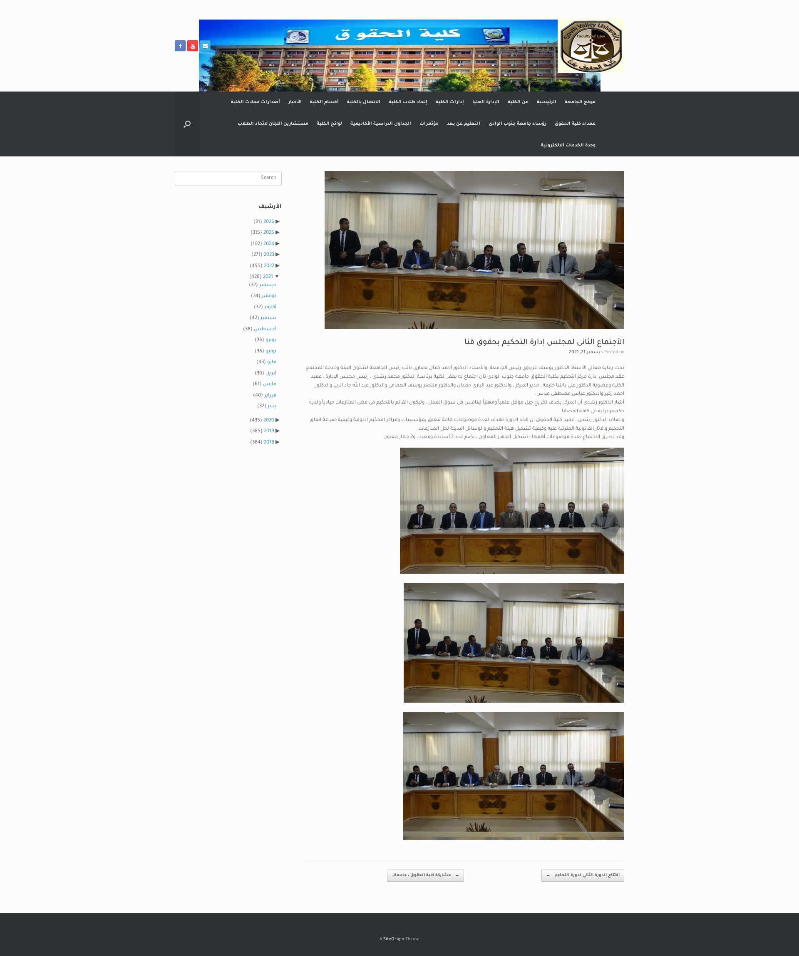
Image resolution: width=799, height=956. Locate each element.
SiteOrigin (393, 939)
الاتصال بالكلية (363, 102)
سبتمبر (268, 318)
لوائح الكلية (329, 123)
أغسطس (265, 329)
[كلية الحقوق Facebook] (180, 45)
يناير (272, 406)
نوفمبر (269, 296)
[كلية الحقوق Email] (205, 45)
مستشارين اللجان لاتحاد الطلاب (273, 123)
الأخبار (295, 102)
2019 (269, 431)
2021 (268, 277)
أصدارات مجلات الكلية (255, 102)
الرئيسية (546, 102)
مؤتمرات (429, 123)
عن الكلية (518, 102)
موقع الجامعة (580, 102)
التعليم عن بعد (463, 123)
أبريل (271, 373)
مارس (269, 384)
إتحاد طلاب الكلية (408, 102)
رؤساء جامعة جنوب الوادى (517, 123)
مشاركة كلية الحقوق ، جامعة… (425, 875)
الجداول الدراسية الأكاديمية (380, 123)
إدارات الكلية (450, 102)
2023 (269, 255)
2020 (268, 421)
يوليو (271, 340)
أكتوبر (270, 307)
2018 (269, 443)
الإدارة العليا (485, 102)
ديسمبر (267, 285)
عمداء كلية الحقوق (575, 123)
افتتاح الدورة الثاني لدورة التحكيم (583, 875)
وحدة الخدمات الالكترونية (568, 145)
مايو (271, 362)
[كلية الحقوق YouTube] (192, 45)
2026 (268, 222)
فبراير (270, 396)
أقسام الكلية (324, 102)
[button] (187, 124)
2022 (269, 266)
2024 (268, 244)
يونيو (271, 351)
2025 (268, 233)
